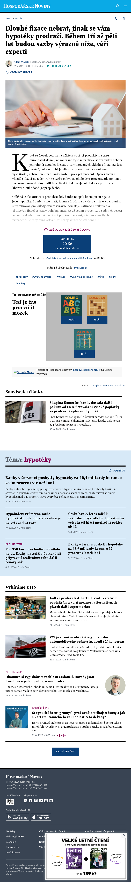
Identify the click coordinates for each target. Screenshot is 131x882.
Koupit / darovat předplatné (99, 831)
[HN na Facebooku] (30, 800)
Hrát (71, 319)
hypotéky (37, 460)
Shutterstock (21, 144)
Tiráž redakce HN (15, 837)
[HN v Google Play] (17, 817)
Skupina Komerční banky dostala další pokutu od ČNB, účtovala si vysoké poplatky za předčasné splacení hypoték (84, 407)
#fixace (61, 276)
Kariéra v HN (12, 847)
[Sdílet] (115, 18)
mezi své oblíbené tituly (86, 369)
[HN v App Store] (41, 817)
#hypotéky (22, 276)
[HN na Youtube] (51, 800)
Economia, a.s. (27, 782)
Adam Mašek (21, 61)
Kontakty (10, 831)
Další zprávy (65, 751)
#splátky (20, 283)
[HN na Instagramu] (36, 800)
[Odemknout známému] (124, 18)
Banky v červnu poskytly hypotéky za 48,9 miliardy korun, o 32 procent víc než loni (95, 549)
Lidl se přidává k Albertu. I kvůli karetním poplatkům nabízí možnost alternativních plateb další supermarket (84, 602)
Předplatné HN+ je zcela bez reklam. (109, 385)
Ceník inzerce (13, 852)
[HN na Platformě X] (25, 800)
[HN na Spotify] (46, 800)
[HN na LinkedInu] (41, 800)
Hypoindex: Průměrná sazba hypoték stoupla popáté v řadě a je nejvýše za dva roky (33, 518)
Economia (11, 842)
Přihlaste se (81, 267)
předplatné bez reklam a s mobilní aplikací (69, 258)
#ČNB (101, 276)
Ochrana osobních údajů (52, 831)
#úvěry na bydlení (42, 276)
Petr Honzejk (13, 671)
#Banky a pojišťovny (81, 276)
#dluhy (112, 276)
